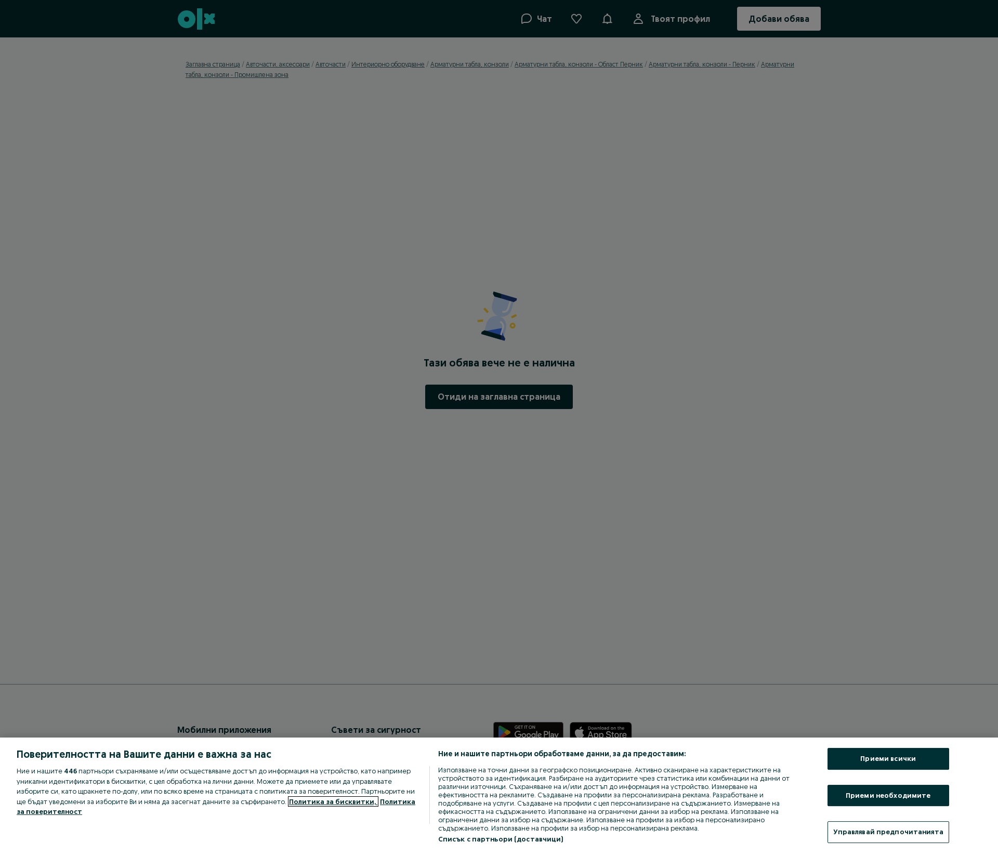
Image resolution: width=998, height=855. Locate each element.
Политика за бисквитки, (333, 801)
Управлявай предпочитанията (888, 831)
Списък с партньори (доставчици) (500, 839)
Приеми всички (888, 758)
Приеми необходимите (888, 795)
